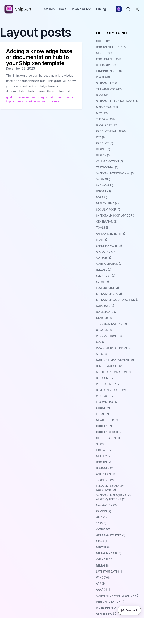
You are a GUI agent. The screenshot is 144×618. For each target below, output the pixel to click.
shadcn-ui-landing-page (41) (117, 101)
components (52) (108, 59)
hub (60, 97)
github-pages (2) (108, 438)
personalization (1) (110, 601)
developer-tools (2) (111, 390)
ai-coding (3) (105, 251)
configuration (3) (109, 263)
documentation (26, 97)
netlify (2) (103, 456)
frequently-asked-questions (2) (110, 487)
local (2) (102, 414)
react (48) (103, 77)
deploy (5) (103, 155)
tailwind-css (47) (109, 89)
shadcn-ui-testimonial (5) (115, 173)
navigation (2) (106, 505)
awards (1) (103, 589)
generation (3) (106, 221)
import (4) (103, 191)
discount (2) (105, 377)
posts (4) (103, 197)
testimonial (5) (107, 167)
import (10, 101)
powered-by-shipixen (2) (113, 347)
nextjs (46, 101)
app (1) (100, 583)
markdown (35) (107, 107)
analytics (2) (105, 474)
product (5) (104, 143)
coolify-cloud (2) (109, 432)
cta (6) (101, 137)
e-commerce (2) (107, 402)
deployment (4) (107, 203)
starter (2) (104, 317)
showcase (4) (106, 185)
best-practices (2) (109, 365)
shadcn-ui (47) (106, 83)
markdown (33, 101)
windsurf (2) (105, 396)
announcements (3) (110, 233)
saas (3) (101, 239)
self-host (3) (105, 275)
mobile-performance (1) (113, 607)
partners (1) (104, 547)
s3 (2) (100, 444)
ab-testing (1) (106, 613)
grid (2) (101, 517)
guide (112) (103, 41)
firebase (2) (104, 450)
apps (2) (101, 353)
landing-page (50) (109, 71)
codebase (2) (105, 305)
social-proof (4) (108, 209)
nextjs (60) (104, 53)
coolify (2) (104, 426)
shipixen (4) (104, 179)
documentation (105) (111, 47)
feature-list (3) (107, 287)
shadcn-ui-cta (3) (109, 293)
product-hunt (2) (109, 335)
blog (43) (103, 95)
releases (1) (104, 565)
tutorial (50, 97)
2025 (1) (101, 523)
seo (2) (101, 341)
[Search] (128, 9)
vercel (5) (103, 149)
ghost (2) (103, 408)
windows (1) (104, 577)
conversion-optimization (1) (117, 595)
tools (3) (103, 227)
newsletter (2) (107, 420)
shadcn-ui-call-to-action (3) (118, 299)
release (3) (103, 269)
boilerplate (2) (107, 311)
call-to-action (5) (109, 161)
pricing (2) (103, 511)
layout (69, 97)
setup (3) (102, 281)
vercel (56, 101)
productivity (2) (108, 383)
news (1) (102, 541)
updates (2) (104, 329)
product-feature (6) (111, 131)
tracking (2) (105, 480)
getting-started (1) (110, 535)
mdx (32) (102, 113)
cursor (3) (103, 257)
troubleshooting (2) (111, 323)
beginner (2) (105, 468)
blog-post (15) (106, 125)
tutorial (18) (105, 119)
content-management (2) (115, 359)
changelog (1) (106, 559)
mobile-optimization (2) (113, 371)
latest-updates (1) (109, 571)
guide (10, 97)
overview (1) (104, 529)
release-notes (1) (108, 553)
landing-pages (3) (109, 245)
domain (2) (103, 462)
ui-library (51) (106, 65)
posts (20, 101)
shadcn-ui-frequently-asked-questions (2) (113, 497)
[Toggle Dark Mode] (137, 9)
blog (41, 97)
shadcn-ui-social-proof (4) (116, 215)
